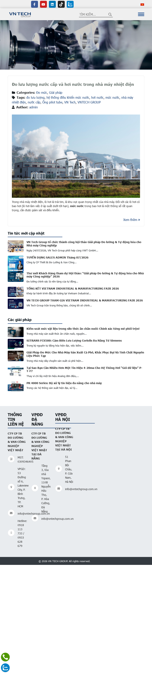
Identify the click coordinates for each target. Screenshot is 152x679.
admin (33, 107)
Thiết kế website (102, 561)
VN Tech (70, 102)
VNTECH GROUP (89, 102)
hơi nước (97, 97)
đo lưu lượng (35, 97)
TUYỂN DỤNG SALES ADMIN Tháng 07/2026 (57, 257)
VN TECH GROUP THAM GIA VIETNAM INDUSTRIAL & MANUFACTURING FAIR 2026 (85, 300)
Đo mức (41, 92)
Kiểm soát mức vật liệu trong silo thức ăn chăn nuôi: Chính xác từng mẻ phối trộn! (83, 328)
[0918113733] (5, 657)
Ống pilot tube (52, 102)
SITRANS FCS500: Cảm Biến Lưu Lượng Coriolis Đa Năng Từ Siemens (74, 340)
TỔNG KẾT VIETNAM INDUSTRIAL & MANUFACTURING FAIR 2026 (73, 288)
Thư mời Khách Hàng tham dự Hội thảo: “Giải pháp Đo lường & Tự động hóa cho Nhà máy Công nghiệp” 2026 (85, 274)
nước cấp (34, 102)
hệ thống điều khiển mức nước (68, 97)
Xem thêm (130, 220)
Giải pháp (55, 92)
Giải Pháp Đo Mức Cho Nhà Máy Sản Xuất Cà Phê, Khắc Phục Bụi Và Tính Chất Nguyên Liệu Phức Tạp (85, 353)
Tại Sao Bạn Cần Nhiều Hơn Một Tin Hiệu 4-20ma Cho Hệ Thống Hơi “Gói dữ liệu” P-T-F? (84, 369)
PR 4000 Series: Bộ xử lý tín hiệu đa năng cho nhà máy (64, 383)
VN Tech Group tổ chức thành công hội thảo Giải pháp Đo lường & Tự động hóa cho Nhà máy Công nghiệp (84, 243)
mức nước (112, 97)
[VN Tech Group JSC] (20, 14)
